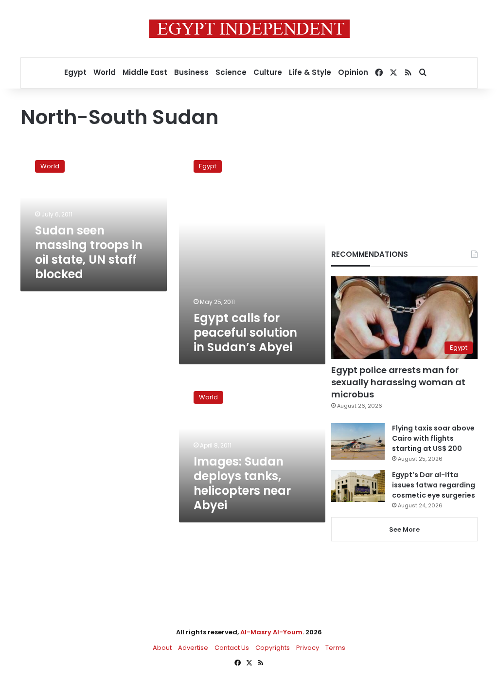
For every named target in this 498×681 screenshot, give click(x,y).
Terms (335, 647)
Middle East (145, 72)
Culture (267, 72)
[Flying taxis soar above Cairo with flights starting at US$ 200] (358, 441)
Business (191, 72)
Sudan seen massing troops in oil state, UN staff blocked (88, 252)
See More (404, 529)
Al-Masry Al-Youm (271, 632)
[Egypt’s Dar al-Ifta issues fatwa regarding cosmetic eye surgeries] (358, 486)
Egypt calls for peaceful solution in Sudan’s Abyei (245, 332)
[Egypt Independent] (249, 28)
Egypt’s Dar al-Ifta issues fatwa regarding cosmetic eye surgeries (433, 485)
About (162, 647)
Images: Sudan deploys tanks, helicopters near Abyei (242, 483)
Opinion (353, 72)
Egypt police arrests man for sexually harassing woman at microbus (398, 382)
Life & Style (310, 72)
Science (231, 72)
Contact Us (231, 647)
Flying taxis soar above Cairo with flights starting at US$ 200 (433, 438)
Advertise (193, 647)
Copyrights (272, 647)
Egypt (75, 72)
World (104, 72)
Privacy (307, 647)
